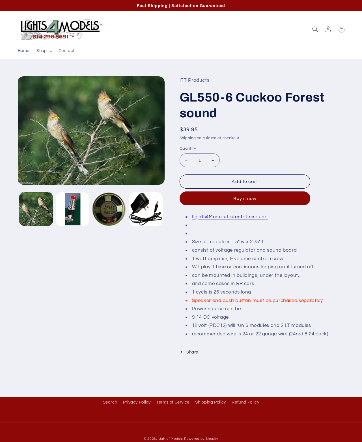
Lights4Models (170, 438)
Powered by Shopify (201, 438)
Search (110, 402)
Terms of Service (172, 402)
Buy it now (245, 198)
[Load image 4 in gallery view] (146, 209)
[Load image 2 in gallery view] (72, 209)
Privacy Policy (137, 402)
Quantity (188, 149)
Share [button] (192, 352)
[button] (44, 51)
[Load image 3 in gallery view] (109, 209)
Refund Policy (245, 402)
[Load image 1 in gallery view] (36, 209)
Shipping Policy (210, 402)
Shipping (188, 138)
